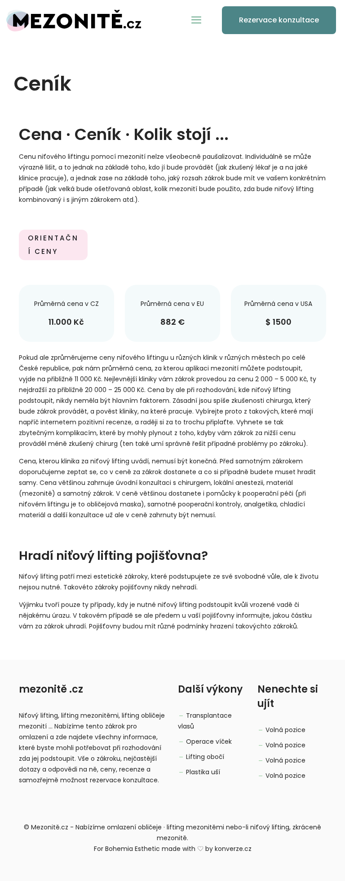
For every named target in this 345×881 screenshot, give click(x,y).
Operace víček (209, 741)
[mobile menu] (196, 20)
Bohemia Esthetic (132, 848)
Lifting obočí (205, 756)
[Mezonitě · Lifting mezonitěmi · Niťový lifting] (73, 20)
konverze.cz (233, 848)
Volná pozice (285, 729)
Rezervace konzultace (279, 20)
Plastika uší (203, 772)
